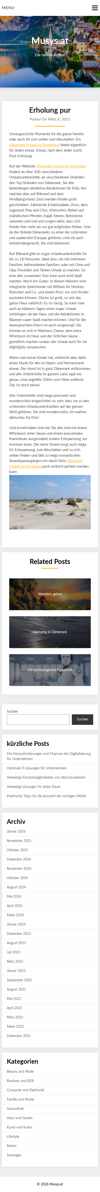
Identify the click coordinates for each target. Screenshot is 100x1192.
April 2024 (14, 906)
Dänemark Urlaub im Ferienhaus (34, 145)
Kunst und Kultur (20, 1127)
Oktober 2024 (17, 878)
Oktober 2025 (17, 850)
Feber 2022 (15, 1026)
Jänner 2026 (16, 831)
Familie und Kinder (20, 1099)
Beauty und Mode (20, 1071)
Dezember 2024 (19, 859)
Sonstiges (14, 1155)
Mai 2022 (14, 999)
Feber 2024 (15, 915)
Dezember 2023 (19, 934)
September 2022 (19, 980)
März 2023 (15, 961)
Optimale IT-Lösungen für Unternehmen (37, 768)
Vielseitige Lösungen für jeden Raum (34, 787)
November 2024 (19, 869)
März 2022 (15, 1017)
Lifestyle (13, 1136)
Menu (8, 8)
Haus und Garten (20, 1118)
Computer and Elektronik (25, 1090)
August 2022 (16, 989)
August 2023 (16, 943)
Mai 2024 (14, 896)
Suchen (12, 711)
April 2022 (14, 1008)
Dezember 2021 (19, 1036)
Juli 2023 (13, 952)
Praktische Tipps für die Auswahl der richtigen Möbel (46, 796)
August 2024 (16, 887)
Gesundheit (15, 1109)
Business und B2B (20, 1081)
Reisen (12, 1146)
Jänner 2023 (16, 971)
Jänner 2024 (16, 924)
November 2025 (19, 841)
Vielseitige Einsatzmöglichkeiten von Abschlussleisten (46, 777)
